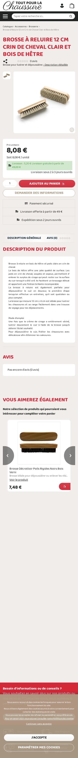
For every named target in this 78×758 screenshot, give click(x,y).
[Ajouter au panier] (64, 486)
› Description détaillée (55, 65)
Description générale (24, 238)
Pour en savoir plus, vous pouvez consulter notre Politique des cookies (39, 719)
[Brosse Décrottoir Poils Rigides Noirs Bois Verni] (39, 443)
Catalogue (8, 27)
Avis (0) (52, 238)
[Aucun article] (72, 5)
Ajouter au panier (44, 184)
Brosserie (33, 27)
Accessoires (21, 27)
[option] (7, 75)
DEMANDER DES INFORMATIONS (39, 193)
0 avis (33, 61)
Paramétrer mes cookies (39, 747)
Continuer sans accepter (39, 724)
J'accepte (39, 738)
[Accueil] (22, 5)
